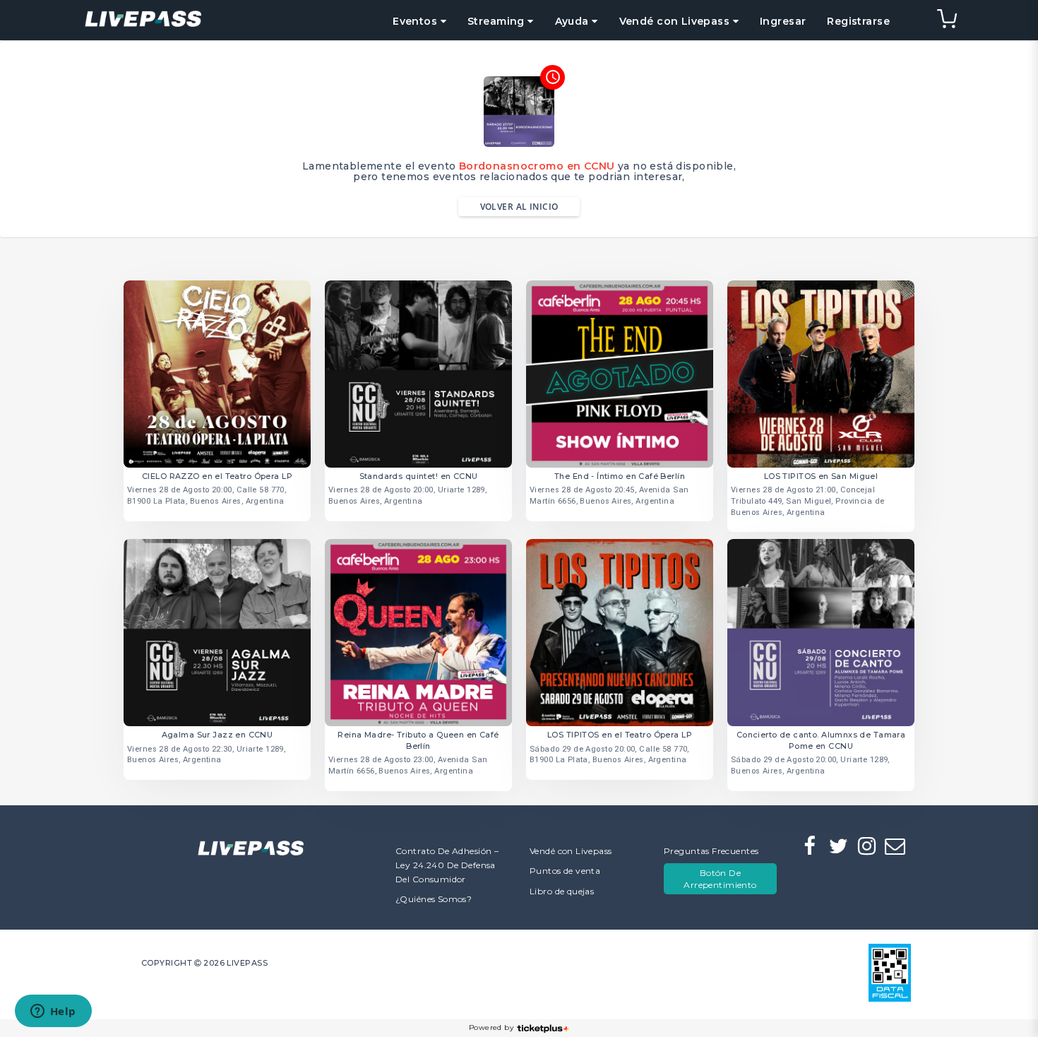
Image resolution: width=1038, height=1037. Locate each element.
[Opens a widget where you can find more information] (53, 1012)
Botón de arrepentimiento (720, 878)
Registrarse (858, 21)
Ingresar (783, 21)
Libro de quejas (562, 891)
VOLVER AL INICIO (519, 207)
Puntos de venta (565, 870)
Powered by (491, 1027)
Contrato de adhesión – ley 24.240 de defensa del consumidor (447, 865)
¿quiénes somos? (433, 899)
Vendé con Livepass (571, 851)
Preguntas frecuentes (711, 851)
